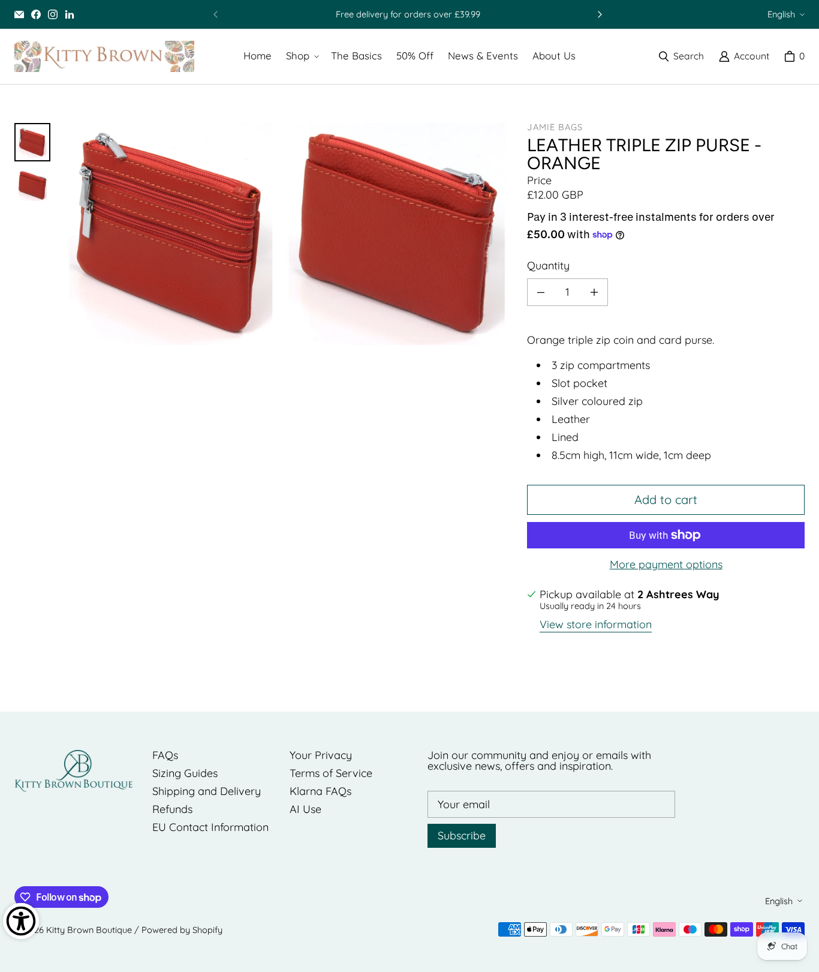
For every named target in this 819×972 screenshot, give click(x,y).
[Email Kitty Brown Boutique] (19, 14)
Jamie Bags (555, 127)
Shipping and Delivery (206, 791)
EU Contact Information (210, 827)
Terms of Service (331, 773)
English (781, 14)
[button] (301, 56)
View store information (596, 625)
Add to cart (665, 499)
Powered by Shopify (181, 929)
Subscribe (462, 835)
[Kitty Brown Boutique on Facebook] (36, 14)
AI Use (305, 809)
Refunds (172, 809)
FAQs (165, 755)
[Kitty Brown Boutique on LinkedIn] (69, 14)
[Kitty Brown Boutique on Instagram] (52, 14)
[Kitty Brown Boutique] (104, 56)
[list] (284, 234)
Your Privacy (321, 755)
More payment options (666, 564)
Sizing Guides (185, 773)
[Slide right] (599, 14)
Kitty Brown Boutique (89, 929)
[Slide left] (215, 14)
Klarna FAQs (320, 791)
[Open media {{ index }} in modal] (171, 233)
